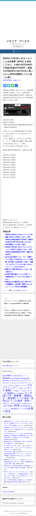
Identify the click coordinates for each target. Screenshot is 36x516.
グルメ (14, 383)
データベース (23, 385)
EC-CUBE (13, 376)
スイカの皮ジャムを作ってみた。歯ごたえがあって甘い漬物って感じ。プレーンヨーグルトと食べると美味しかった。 (18, 447)
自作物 (24, 408)
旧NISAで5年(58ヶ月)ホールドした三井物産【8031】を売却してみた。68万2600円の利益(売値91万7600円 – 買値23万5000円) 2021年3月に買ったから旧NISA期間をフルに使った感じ (19, 239)
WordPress (6, 381)
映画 (21, 406)
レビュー (16, 403)
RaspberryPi (25, 378)
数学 (13, 406)
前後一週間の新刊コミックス (10, 366)
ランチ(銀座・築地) (20, 400)
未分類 (24, 406)
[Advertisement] (18, 19)
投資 (10, 290)
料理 (16, 405)
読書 (28, 408)
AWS (9, 375)
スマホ (9, 385)
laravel (5, 378)
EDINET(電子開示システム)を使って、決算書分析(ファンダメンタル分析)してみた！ (18, 276)
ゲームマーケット (24, 382)
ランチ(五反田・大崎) (21, 388)
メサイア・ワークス (18, 41)
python (18, 378)
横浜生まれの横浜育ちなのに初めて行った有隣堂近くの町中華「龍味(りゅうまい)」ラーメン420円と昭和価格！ (19, 284)
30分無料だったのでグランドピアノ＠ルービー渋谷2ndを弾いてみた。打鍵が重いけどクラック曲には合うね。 (18, 429)
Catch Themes (23, 513)
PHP (14, 378)
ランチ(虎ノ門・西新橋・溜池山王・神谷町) (17, 395)
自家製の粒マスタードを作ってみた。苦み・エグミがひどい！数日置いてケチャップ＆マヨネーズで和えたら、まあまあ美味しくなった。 (18, 423)
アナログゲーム (16, 380)
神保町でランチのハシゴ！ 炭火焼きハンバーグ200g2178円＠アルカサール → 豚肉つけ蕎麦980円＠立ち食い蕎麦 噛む (18, 462)
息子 (6, 405)
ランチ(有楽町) (15, 390)
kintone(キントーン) (22, 376)
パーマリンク (23, 290)
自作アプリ (20, 408)
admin (15, 80)
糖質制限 (14, 409)
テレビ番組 (15, 385)
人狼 (22, 403)
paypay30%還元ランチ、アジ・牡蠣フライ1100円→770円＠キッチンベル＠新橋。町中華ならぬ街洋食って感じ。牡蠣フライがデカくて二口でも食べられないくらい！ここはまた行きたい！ (19, 262)
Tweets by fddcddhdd (8, 491)
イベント (27, 380)
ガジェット (7, 382)
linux (11, 378)
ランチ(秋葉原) (19, 393)
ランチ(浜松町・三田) (24, 390)
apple (4, 375)
